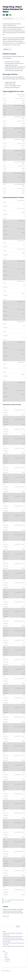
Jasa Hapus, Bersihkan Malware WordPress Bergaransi (13, 946)
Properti (7, 916)
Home (6, 953)
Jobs (6, 956)
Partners (7, 957)
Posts (6, 954)
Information (7, 959)
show (9, 49)
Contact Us (7, 961)
